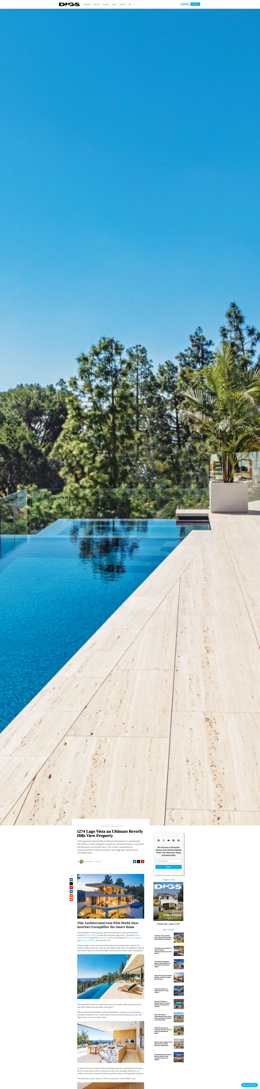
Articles (97, 4)
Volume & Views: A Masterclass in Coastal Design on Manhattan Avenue (162, 1004)
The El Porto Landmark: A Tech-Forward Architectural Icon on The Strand (163, 950)
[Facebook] (159, 840)
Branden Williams (88, 940)
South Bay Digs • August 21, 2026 (168, 924)
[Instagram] (163, 840)
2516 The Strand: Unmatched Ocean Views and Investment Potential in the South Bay (162, 1017)
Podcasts (106, 4)
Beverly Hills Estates (134, 938)
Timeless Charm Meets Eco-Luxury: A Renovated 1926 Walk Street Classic (162, 937)
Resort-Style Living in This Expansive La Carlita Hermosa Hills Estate (163, 1043)
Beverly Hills (104, 938)
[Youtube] (168, 840)
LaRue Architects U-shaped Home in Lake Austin (161, 990)
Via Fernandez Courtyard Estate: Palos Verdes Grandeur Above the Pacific (162, 1057)
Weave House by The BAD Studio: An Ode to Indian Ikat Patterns (163, 977)
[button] (129, 4)
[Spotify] (173, 840)
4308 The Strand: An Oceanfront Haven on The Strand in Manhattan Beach (163, 1030)
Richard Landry (90, 935)
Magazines (87, 4)
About (114, 4)
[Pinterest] (178, 840)
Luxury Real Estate (117, 826)
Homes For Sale (105, 826)
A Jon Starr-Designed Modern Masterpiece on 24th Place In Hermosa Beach (162, 964)
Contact (122, 4)
